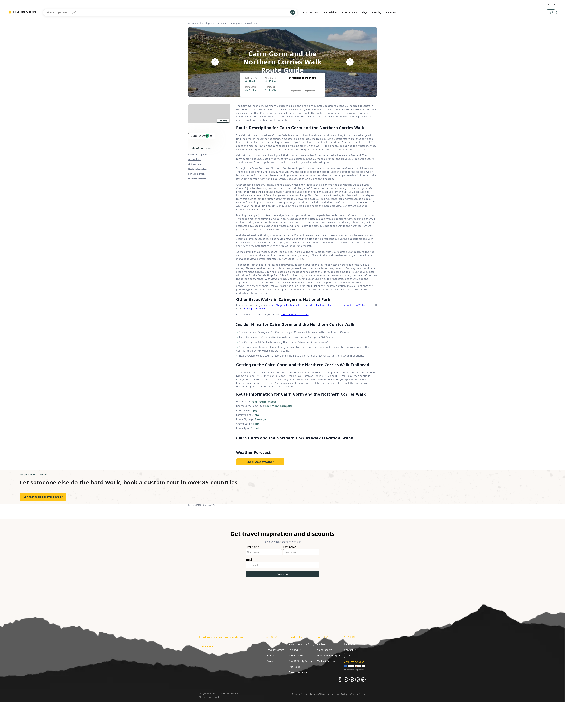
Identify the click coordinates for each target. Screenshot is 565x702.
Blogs (364, 12)
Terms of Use (317, 694)
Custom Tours (349, 12)
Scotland (222, 23)
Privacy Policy (299, 694)
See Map (223, 120)
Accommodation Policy (301, 644)
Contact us (551, 4)
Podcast (270, 655)
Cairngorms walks (255, 308)
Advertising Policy (337, 694)
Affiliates (321, 644)
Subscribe (282, 574)
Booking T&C (296, 650)
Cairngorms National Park (243, 23)
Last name (289, 546)
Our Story (271, 644)
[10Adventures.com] (23, 12)
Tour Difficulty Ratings (301, 661)
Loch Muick (293, 305)
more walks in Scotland (295, 314)
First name (252, 546)
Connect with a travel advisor (43, 496)
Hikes (191, 23)
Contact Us (350, 650)
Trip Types (294, 666)
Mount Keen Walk (353, 305)
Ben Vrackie (308, 305)
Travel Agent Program (329, 655)
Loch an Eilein (324, 305)
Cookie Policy (357, 694)
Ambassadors (324, 650)
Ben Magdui (278, 305)
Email (249, 559)
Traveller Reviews (276, 650)
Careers (270, 661)
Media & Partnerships (329, 661)
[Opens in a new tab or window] (340, 679)
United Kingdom (205, 23)
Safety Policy (296, 655)
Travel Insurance (298, 672)
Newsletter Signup (354, 644)
